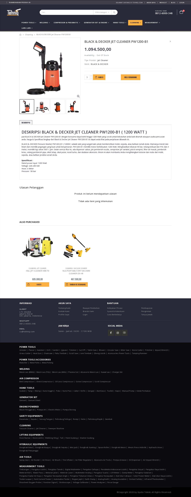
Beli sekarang (130, 77)
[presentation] (22, 106)
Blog (173, 2)
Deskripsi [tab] (26, 122)
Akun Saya (151, 2)
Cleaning (29, 34)
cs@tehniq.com (27, 331)
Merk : (87, 64)
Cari (114, 12)
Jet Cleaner (41, 268)
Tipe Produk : (90, 60)
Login (181, 2)
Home (20, 34)
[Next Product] (170, 41)
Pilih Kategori (101, 12)
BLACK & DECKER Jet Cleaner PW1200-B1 (116, 41)
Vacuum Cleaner (80, 268)
